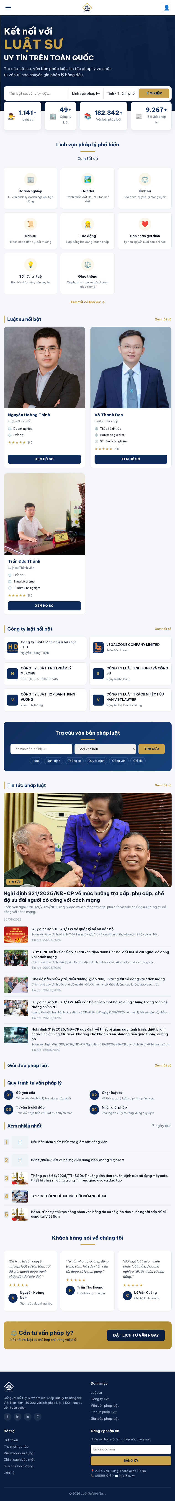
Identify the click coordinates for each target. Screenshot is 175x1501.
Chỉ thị (138, 761)
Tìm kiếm (154, 93)
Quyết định (96, 761)
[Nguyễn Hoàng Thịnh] (44, 367)
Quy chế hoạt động (18, 1466)
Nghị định (53, 761)
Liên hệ (9, 1473)
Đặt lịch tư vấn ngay (136, 1335)
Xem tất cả (88, 158)
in (27, 1417)
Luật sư (96, 1393)
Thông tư (74, 761)
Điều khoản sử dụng (18, 1453)
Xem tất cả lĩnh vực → (87, 302)
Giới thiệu (11, 1440)
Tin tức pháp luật (104, 1412)
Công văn (119, 761)
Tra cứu (151, 749)
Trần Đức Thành (24, 561)
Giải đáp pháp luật (105, 1419)
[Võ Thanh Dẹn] (131, 367)
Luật (36, 761)
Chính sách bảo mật (19, 1460)
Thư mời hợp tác (16, 1447)
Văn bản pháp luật (105, 1406)
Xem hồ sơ (44, 459)
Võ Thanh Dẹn (109, 414)
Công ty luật (100, 1399)
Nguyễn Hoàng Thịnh (29, 414)
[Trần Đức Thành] (44, 514)
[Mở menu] (8, 7)
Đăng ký (131, 1461)
